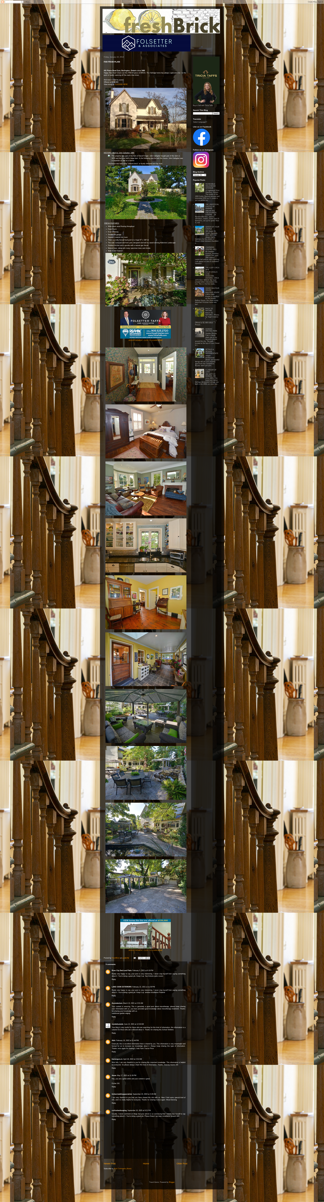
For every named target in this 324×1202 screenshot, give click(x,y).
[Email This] (139, 958)
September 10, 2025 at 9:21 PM (139, 1110)
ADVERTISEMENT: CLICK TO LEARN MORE (146, 340)
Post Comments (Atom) (122, 1169)
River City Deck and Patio (122, 970)
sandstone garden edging (121, 1013)
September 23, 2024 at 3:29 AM (144, 1094)
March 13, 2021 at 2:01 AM (133, 1003)
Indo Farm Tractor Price (145, 1048)
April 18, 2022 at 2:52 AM (132, 1059)
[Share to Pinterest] (149, 958)
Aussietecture (117, 1003)
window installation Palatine (155, 992)
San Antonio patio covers (154, 976)
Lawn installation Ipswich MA (168, 1116)
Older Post (182, 1163)
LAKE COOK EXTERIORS (122, 987)
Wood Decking (171, 1100)
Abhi (113, 1040)
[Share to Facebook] (146, 958)
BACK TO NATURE (209, 310)
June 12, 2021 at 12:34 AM (134, 1024)
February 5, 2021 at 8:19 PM (142, 970)
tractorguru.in (117, 1059)
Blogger (171, 1182)
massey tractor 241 (171, 1065)
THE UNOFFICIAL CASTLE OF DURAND (212, 206)
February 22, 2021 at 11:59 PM (143, 987)
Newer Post (110, 1163)
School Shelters (168, 1030)
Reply (114, 979)
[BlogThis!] (141, 958)
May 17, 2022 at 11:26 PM (126, 1075)
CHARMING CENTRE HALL (211, 248)
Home (146, 1163)
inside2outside (117, 1024)
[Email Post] (134, 958)
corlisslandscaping (119, 1110)
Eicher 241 (116, 1083)
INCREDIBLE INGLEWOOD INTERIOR (210, 186)
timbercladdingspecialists (122, 1094)
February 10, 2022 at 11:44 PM (127, 1040)
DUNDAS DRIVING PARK (211, 330)
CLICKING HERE (121, 84)
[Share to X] (144, 958)
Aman (114, 1075)
